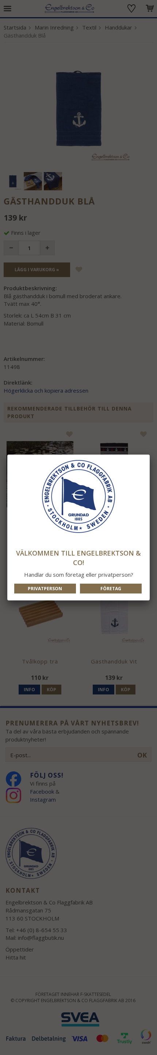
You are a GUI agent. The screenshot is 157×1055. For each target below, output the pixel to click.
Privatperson (45, 588)
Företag (110, 588)
